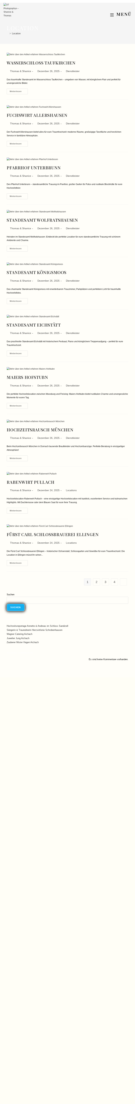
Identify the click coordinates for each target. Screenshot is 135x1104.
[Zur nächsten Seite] (123, 581)
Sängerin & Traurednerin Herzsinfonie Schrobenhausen (34, 630)
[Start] (7, 33)
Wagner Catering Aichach (19, 634)
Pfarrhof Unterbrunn (34, 167)
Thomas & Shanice (20, 71)
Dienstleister (73, 71)
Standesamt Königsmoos (36, 272)
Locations (71, 490)
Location (16, 33)
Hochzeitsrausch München (40, 429)
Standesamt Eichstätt (34, 325)
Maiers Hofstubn (27, 377)
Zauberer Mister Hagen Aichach (23, 642)
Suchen (10, 594)
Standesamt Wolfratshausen (42, 220)
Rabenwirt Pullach (30, 482)
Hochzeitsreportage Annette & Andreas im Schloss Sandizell (37, 626)
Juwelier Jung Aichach (18, 638)
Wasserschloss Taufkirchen (41, 63)
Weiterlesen (19, 90)
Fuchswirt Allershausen (37, 115)
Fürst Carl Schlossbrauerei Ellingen (53, 534)
